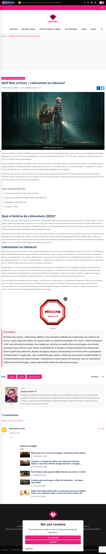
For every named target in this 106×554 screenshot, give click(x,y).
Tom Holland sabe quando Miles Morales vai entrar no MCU (58, 472)
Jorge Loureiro (13, 88)
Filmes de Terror (34, 377)
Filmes (21, 377)
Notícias (14, 29)
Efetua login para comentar (12, 420)
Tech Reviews (71, 29)
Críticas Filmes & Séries (50, 29)
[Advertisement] (53, 52)
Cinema (12, 377)
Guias (83, 29)
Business (5, 550)
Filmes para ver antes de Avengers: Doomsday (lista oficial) (58, 453)
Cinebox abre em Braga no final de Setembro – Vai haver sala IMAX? (57, 481)
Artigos (4, 36)
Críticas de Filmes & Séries (13, 78)
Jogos (93, 29)
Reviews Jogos (28, 29)
